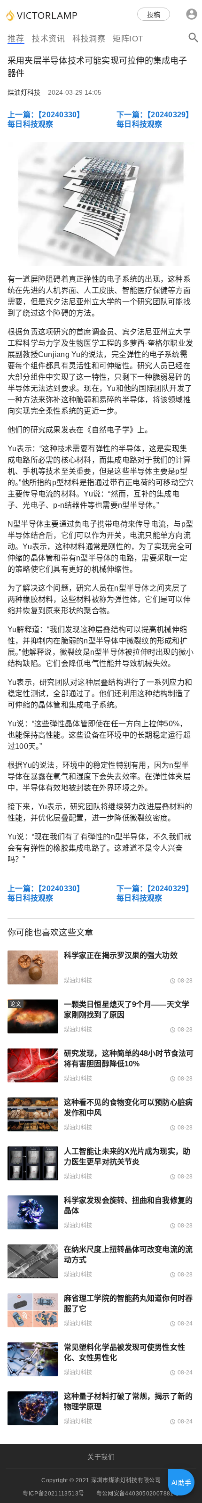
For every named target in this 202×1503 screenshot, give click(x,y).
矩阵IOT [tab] (128, 38)
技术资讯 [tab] (48, 38)
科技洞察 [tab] (88, 38)
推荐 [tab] (16, 38)
